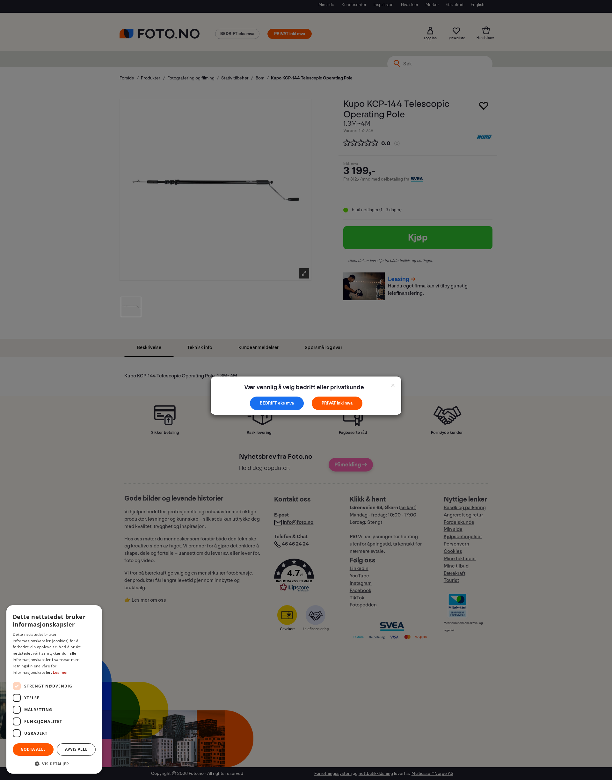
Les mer (60, 672)
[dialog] (54, 689)
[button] (54, 763)
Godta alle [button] (33, 749)
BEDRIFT (269, 403)
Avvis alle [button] (76, 749)
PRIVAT (329, 403)
